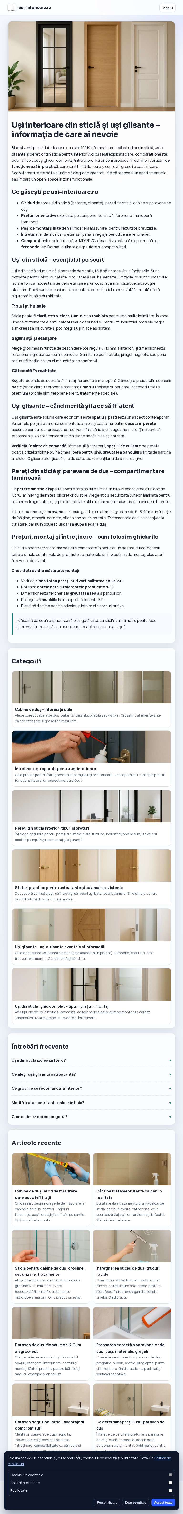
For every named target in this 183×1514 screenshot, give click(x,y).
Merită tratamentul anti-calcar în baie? (48, 1102)
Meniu (168, 7)
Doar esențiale (135, 1502)
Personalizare (107, 1502)
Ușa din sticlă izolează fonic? (39, 1060)
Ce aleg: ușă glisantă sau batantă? (44, 1074)
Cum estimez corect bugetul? (39, 1116)
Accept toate (163, 1502)
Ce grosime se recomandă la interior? (47, 1088)
